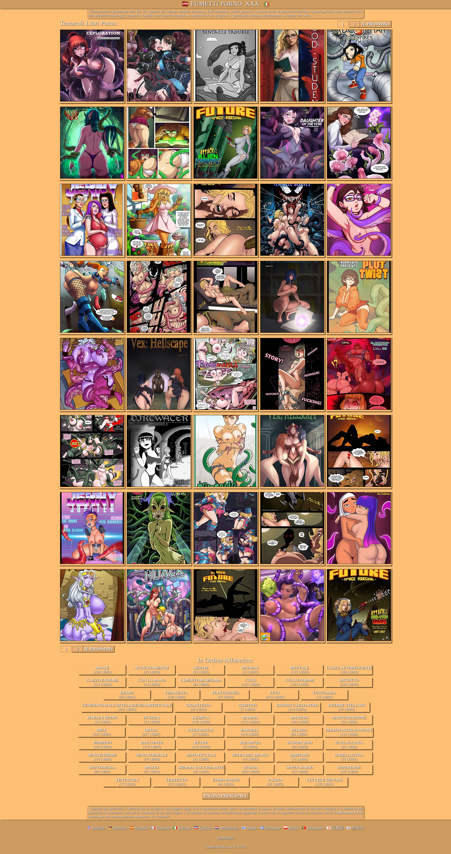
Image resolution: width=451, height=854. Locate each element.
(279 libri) (102, 757)
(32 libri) (151, 682)
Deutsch (120, 828)
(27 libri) (200, 732)
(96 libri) (127, 695)
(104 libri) (297, 707)
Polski (293, 828)
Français (163, 828)
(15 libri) (324, 695)
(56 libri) (349, 720)
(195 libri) (102, 744)
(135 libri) (324, 782)
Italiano (184, 828)
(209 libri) (102, 670)
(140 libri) (176, 695)
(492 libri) (127, 707)
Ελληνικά (272, 828)
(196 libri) (300, 720)
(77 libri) (127, 782)
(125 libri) (176, 782)
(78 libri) (250, 757)
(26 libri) (299, 744)
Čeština (205, 828)
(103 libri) (299, 682)
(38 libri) (201, 769)
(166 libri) (349, 670)
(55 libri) (349, 744)
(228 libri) (348, 682)
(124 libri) (102, 682)
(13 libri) (225, 695)
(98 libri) (225, 782)
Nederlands (228, 828)
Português (315, 828)
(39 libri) (198, 707)
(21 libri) (201, 757)
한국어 (357, 828)
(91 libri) (275, 782)
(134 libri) (201, 744)
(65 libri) (151, 670)
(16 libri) (102, 720)
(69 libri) (299, 732)
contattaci (225, 837)
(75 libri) (299, 757)
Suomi (251, 828)
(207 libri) (151, 732)
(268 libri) (250, 769)
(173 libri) (250, 720)
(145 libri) (299, 670)
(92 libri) (151, 769)
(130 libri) (201, 720)
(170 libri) (151, 744)
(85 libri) (102, 769)
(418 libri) (250, 732)
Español (141, 828)
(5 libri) (248, 707)
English (98, 828)
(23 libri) (250, 670)
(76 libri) (151, 757)
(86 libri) (200, 682)
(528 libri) (102, 732)
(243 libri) (275, 695)
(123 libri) (250, 682)
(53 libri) (299, 769)
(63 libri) (201, 670)
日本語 (337, 828)
